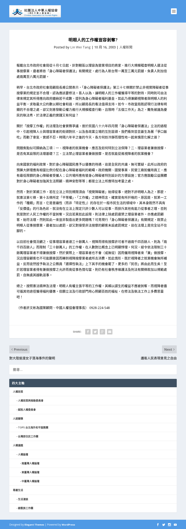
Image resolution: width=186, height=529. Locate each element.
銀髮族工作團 (25, 508)
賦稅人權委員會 (27, 409)
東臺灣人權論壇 (30, 472)
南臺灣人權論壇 (30, 463)
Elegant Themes (34, 524)
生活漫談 (23, 499)
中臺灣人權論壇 (30, 481)
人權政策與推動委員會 (30, 400)
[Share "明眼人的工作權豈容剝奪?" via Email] (109, 331)
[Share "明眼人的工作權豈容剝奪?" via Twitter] (95, 331)
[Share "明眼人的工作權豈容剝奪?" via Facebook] (88, 331)
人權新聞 (125, 47)
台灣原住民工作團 (28, 436)
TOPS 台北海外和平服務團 (33, 427)
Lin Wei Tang (80, 47)
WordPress (68, 524)
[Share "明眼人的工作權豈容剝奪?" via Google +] (102, 331)
